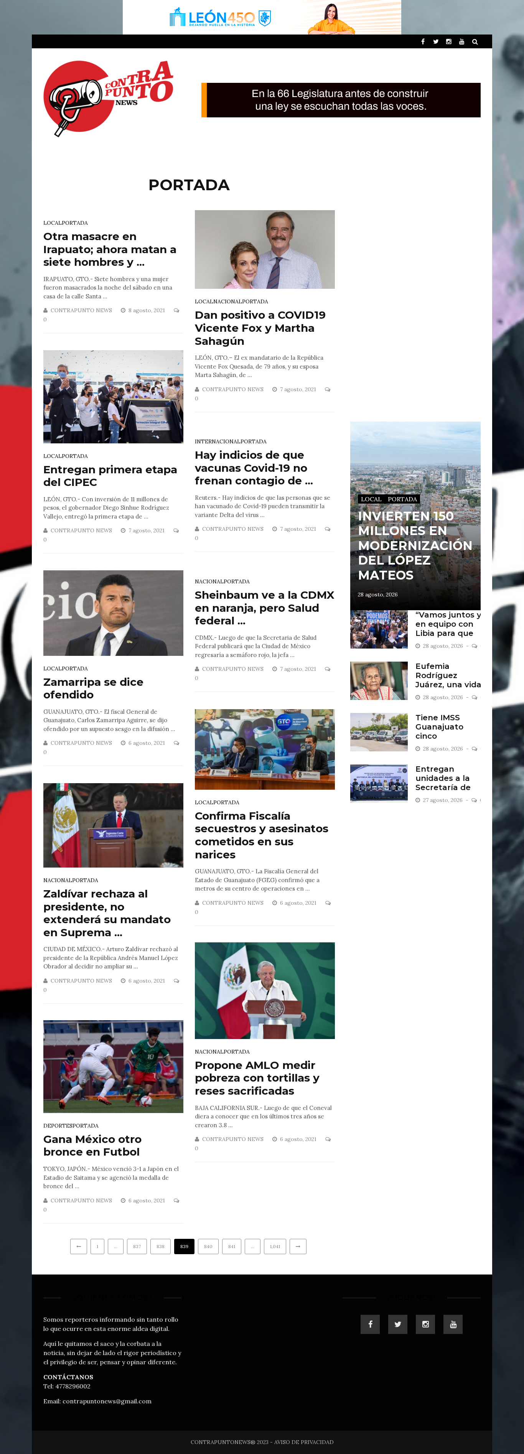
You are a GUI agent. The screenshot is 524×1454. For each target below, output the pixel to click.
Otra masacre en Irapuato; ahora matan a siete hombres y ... (109, 249)
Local (52, 222)
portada (75, 222)
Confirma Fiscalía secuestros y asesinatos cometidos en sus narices (261, 835)
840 (208, 1246)
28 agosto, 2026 (378, 594)
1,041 (275, 1246)
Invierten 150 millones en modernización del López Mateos (415, 546)
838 (161, 1246)
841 (231, 1246)
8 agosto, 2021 (147, 310)
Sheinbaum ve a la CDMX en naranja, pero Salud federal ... (265, 607)
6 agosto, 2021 (147, 742)
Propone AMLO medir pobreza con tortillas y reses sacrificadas (257, 1078)
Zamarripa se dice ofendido (93, 688)
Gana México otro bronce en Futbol (92, 1146)
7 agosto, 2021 (299, 389)
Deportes (58, 1125)
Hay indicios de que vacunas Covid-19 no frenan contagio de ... (254, 467)
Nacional (227, 301)
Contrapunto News (81, 310)
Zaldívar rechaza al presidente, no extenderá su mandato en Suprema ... (107, 913)
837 (137, 1246)
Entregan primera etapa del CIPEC (110, 476)
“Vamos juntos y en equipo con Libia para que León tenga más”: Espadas (448, 633)
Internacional (218, 441)
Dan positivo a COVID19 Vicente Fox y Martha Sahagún (260, 327)
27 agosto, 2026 (443, 800)
